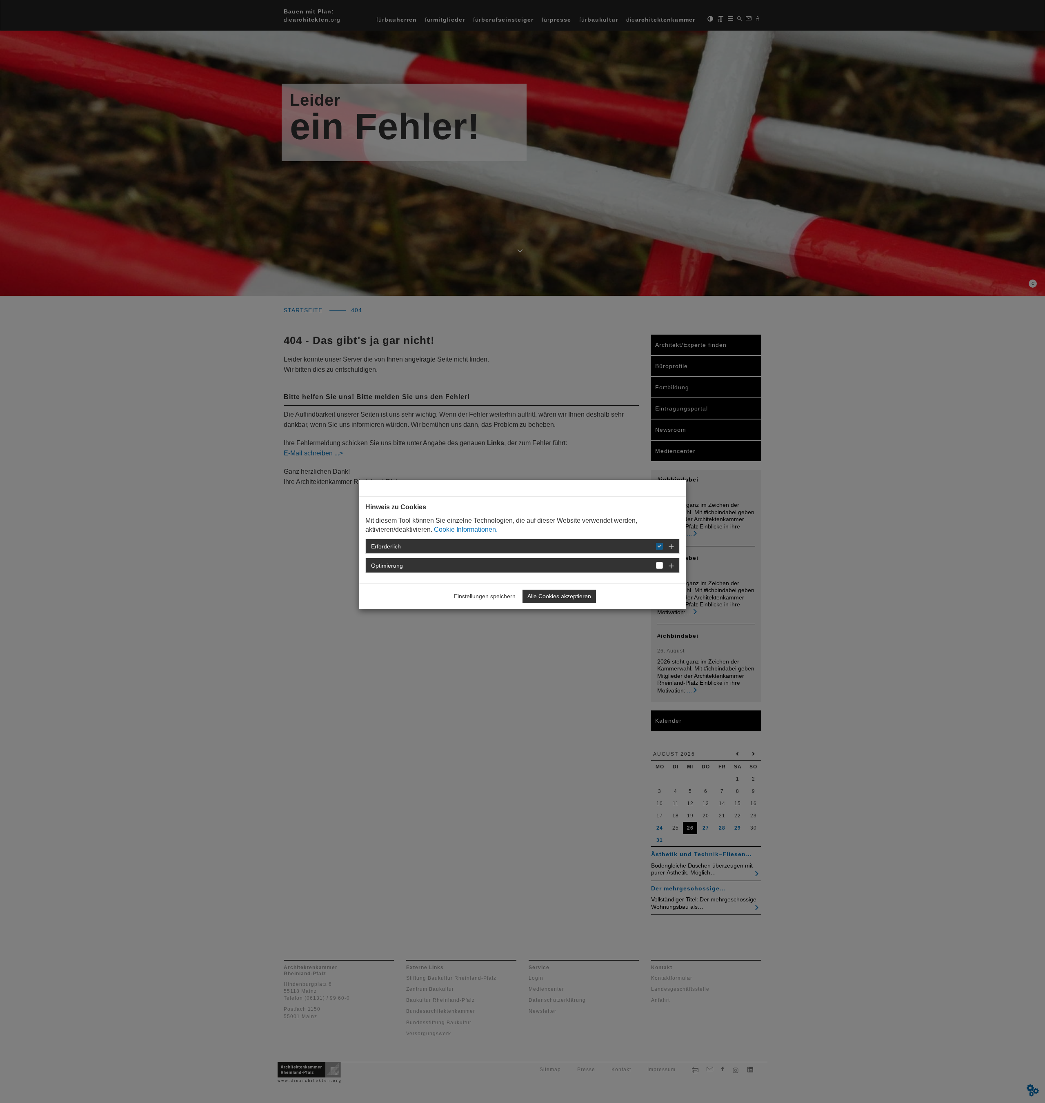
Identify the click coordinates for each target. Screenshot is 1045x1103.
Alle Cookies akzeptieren (559, 596)
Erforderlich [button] (386, 546)
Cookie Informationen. (466, 529)
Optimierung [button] (387, 565)
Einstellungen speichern (485, 596)
